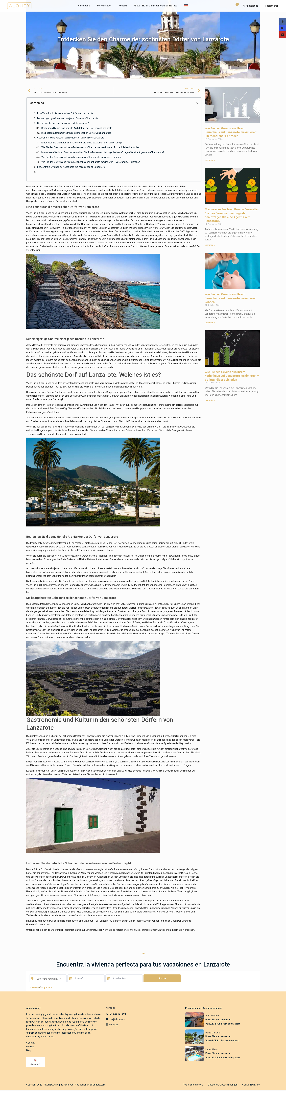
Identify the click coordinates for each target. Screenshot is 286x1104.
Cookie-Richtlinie (251, 1084)
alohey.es (35, 920)
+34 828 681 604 (117, 1013)
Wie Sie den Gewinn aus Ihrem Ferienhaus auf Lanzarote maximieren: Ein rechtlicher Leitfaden (90, 147)
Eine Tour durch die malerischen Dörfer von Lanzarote (65, 113)
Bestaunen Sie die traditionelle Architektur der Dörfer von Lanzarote (76, 128)
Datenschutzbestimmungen (223, 1084)
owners (30, 1046)
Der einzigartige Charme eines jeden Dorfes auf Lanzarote (67, 118)
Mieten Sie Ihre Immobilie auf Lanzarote (155, 5)
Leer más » (210, 160)
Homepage (84, 5)
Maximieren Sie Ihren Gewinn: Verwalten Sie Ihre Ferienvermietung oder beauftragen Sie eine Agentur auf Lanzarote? (102, 152)
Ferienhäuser (104, 5)
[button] (197, 103)
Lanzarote (225, 1019)
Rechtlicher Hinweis (193, 1084)
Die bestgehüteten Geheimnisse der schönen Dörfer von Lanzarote (76, 133)
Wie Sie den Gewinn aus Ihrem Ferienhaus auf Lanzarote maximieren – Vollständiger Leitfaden (90, 162)
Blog (28, 1050)
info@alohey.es (117, 1019)
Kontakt (123, 5)
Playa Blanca (212, 1019)
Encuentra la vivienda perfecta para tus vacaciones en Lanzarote (71, 167)
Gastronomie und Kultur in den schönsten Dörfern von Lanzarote (70, 137)
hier (185, 930)
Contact (30, 1042)
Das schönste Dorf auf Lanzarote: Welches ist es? (63, 123)
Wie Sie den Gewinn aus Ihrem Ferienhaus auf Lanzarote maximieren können (81, 157)
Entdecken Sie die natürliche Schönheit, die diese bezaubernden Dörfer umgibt (82, 142)
